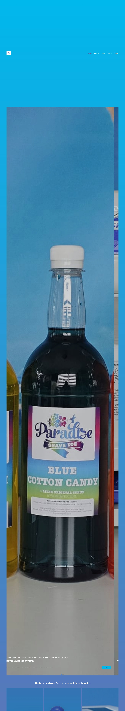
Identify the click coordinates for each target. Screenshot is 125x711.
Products (109, 53)
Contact (116, 53)
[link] (110, 667)
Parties (103, 53)
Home (90, 53)
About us (96, 53)
